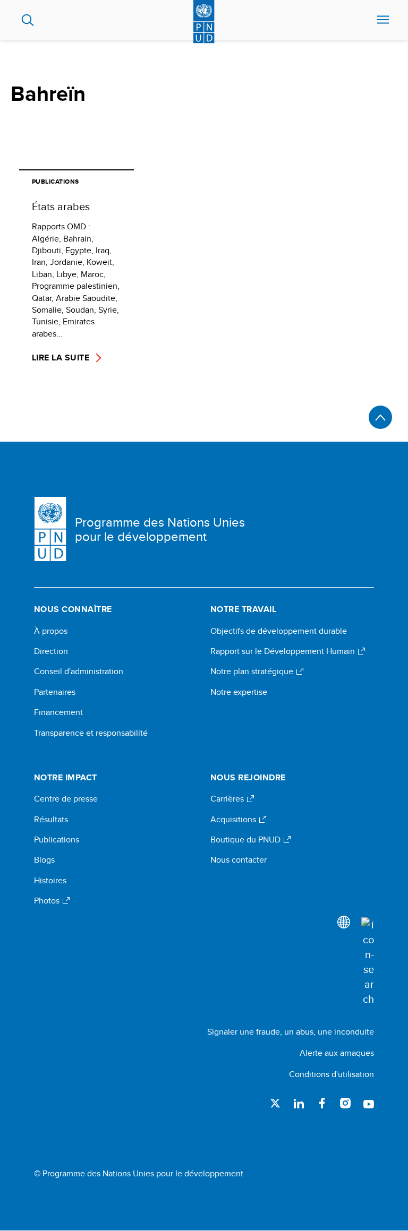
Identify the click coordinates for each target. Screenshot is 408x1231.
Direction (51, 651)
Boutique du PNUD (246, 840)
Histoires (50, 880)
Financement (58, 712)
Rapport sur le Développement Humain (283, 651)
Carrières (228, 799)
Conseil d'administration (78, 671)
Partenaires (54, 692)
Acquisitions (234, 819)
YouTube (368, 1103)
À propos (50, 631)
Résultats (51, 819)
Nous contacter (238, 860)
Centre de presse (66, 799)
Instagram (345, 1103)
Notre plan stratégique (252, 671)
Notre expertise (238, 692)
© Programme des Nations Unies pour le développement (138, 1174)
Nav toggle (383, 20)
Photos (48, 901)
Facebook (322, 1103)
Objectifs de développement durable (278, 631)
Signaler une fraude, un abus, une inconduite (290, 1032)
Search (28, 20)
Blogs (44, 860)
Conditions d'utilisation (331, 1074)
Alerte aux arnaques (337, 1053)
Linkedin (298, 1103)
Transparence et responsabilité (91, 733)
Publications (56, 840)
